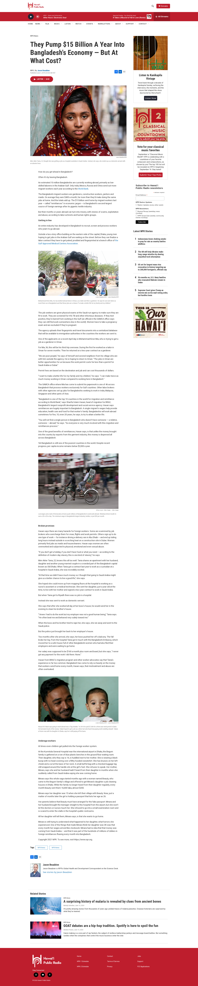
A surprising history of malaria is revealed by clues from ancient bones (112, 901)
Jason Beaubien (43, 70)
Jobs (139, 956)
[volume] (38, 16)
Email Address (141, 195)
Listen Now (150, 98)
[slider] (41, 16)
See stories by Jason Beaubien (57, 872)
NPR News (34, 36)
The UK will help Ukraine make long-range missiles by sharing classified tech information (151, 254)
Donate (164, 6)
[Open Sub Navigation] (42, 24)
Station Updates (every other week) (150, 205)
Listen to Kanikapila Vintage (150, 76)
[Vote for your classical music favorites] (150, 125)
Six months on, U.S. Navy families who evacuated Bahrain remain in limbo (152, 280)
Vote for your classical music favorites (150, 148)
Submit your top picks (150, 174)
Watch (78, 24)
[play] (31, 16)
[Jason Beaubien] (35, 870)
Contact (110, 956)
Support (140, 961)
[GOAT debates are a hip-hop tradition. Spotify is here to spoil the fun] (45, 930)
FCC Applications (143, 966)
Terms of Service (113, 961)
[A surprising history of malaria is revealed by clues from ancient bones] (45, 905)
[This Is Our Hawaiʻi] (150, 321)
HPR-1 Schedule (83, 961)
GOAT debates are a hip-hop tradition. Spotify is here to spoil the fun (110, 926)
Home (30, 24)
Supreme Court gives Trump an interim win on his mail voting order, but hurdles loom (153, 292)
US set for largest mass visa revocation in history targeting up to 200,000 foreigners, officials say (152, 267)
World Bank (83, 189)
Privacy (109, 966)
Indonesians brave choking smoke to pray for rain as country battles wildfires (152, 241)
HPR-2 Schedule (83, 966)
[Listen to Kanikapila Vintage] (150, 53)
